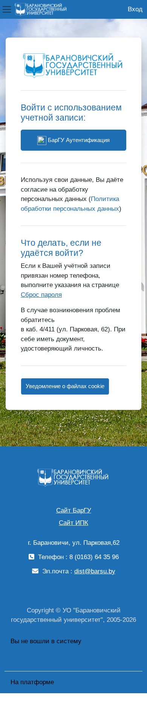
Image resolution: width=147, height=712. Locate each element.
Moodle (66, 682)
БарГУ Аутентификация (78, 140)
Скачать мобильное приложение (59, 660)
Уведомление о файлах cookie (65, 386)
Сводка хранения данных (48, 650)
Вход (135, 9)
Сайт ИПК (73, 522)
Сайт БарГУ (73, 510)
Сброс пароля (41, 294)
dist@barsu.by (94, 571)
